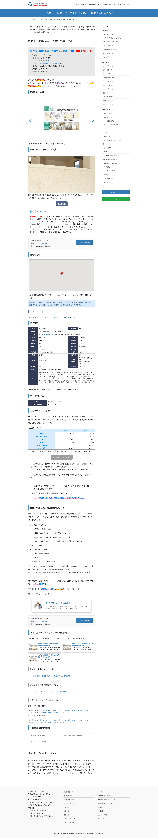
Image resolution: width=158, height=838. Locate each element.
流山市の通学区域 (108, 74)
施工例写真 (62, 204)
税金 (104, 186)
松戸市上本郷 (44, 60)
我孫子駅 (55, 713)
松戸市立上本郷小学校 (38, 317)
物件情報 (105, 174)
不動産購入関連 (107, 117)
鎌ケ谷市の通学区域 (108, 93)
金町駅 (31, 713)
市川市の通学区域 (108, 85)
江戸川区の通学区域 (108, 97)
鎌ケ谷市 (67, 710)
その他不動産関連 (109, 121)
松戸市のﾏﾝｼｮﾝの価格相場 (38, 741)
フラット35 (107, 148)
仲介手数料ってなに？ (109, 34)
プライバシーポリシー (104, 819)
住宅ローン (106, 144)
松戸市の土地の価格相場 (38, 736)
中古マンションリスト (70, 822)
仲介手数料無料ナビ (69, 796)
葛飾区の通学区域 (108, 100)
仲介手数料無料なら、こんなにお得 (113, 38)
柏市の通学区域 (107, 70)
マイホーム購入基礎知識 (111, 125)
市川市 (61, 710)
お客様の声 (106, 57)
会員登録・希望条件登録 (110, 49)
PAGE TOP (154, 829)
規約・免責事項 (102, 815)
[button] (62, 140)
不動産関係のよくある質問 (110, 42)
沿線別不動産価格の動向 (110, 159)
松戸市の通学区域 (108, 66)
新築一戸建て (108, 136)
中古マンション (108, 128)
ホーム (100, 792)
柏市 (36, 710)
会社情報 (101, 811)
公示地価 (66, 811)
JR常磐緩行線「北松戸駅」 (49, 63)
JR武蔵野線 (107, 167)
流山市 (42, 710)
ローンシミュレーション (62, 457)
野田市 (55, 710)
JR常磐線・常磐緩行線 (110, 163)
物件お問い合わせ (108, 53)
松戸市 (31, 710)
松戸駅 (37, 713)
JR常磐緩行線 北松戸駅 (41, 676)
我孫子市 (48, 710)
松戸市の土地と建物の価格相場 (72, 736)
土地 (105, 132)
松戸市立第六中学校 (62, 317)
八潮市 (86, 710)
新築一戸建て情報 (69, 799)
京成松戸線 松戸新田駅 (62, 676)
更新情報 (106, 182)
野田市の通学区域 (108, 81)
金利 (105, 152)
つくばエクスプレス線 (110, 171)
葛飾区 (74, 710)
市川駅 (62, 713)
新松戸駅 (44, 713)
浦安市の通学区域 (108, 89)
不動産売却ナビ (68, 792)
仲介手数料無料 (108, 178)
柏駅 (49, 713)
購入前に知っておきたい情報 (112, 140)
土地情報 (66, 807)
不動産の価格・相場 (69, 819)
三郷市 (80, 710)
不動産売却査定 (107, 113)
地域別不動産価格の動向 (110, 155)
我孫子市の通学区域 (108, 77)
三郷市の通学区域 (108, 104)
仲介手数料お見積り (108, 45)
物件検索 (105, 30)
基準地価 (66, 815)
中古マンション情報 (69, 803)
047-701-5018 (39, 243)
